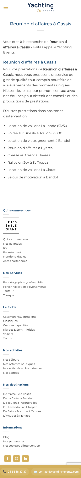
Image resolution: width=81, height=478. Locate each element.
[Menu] (6, 7)
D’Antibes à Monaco (16, 415)
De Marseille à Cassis (17, 394)
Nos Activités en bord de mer (22, 368)
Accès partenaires (15, 261)
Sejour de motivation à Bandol (32, 177)
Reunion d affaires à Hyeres (30, 148)
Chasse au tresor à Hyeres (28, 155)
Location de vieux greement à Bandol (38, 141)
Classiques (10, 320)
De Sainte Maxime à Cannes (22, 411)
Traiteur (8, 291)
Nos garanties (12, 243)
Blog (6, 437)
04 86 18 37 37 (17, 471)
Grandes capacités (15, 325)
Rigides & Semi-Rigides (19, 329)
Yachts (7, 338)
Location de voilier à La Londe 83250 (37, 126)
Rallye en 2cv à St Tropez (27, 162)
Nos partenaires (14, 441)
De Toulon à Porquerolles (20, 402)
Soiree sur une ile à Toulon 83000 (34, 133)
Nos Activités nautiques (19, 364)
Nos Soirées (11, 372)
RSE (6, 248)
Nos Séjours (11, 359)
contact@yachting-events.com (59, 471)
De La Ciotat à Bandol (18, 398)
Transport (9, 295)
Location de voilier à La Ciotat (31, 170)
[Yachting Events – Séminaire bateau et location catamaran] (40, 7)
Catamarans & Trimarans (19, 316)
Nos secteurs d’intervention (21, 445)
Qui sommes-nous (15, 239)
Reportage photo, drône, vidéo (23, 282)
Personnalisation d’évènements (24, 286)
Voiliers (8, 334)
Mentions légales (14, 256)
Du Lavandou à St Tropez (20, 407)
